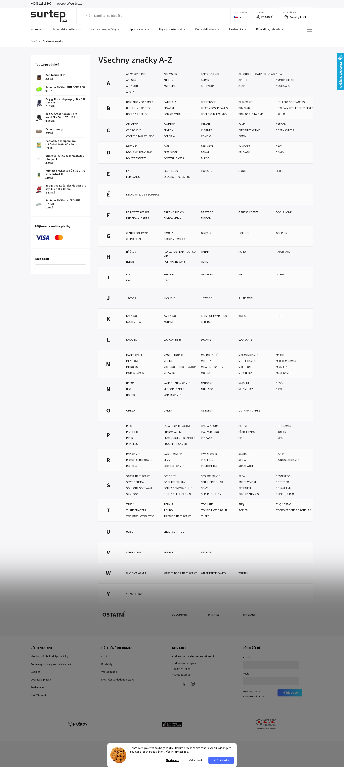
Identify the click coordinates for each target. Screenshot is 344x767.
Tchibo (168, 510)
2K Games (213, 615)
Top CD (243, 510)
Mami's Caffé (134, 355)
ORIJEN (168, 411)
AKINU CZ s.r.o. (210, 74)
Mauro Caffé (209, 355)
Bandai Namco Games (139, 102)
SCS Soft (170, 476)
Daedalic (131, 146)
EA (127, 171)
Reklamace (37, 687)
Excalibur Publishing (177, 177)
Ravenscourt (210, 454)
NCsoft (281, 383)
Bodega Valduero (175, 114)
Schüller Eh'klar (212, 482)
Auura (130, 92)
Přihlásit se (290, 692)
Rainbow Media (173, 454)
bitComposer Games (214, 108)
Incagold (207, 275)
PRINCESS (132, 444)
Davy (279, 146)
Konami (168, 322)
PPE (240, 438)
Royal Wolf (246, 466)
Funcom (206, 218)
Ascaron (132, 86)
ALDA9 (279, 74)
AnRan (205, 80)
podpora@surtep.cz (184, 664)
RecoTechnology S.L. (140, 460)
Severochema (135, 482)
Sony (204, 488)
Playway (206, 438)
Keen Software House (215, 316)
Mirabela (281, 367)
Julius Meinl (246, 298)
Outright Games (249, 411)
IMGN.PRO (169, 275)
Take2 (130, 504)
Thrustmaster (136, 510)
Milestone (245, 367)
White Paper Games (213, 573)
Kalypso (131, 316)
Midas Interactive (212, 367)
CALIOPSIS (132, 124)
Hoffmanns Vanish (175, 262)
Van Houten (133, 553)
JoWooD (206, 298)
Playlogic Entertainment (180, 438)
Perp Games (283, 426)
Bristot (281, 114)
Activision (170, 74)
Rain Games (133, 454)
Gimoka (168, 233)
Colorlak (170, 136)
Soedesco (282, 482)
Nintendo (207, 389)
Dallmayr (207, 146)
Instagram (193, 684)
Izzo (166, 281)
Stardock (132, 494)
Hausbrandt (284, 252)
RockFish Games (174, 466)
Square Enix (283, 488)
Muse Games (283, 373)
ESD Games (133, 177)
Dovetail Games (174, 158)
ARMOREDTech (285, 80)
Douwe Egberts (136, 158)
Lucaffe (206, 340)
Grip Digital (133, 239)
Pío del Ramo (246, 432)
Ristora (131, 466)
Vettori (206, 553)
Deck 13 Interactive (139, 152)
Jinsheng (169, 298)
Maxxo (280, 355)
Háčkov (131, 252)
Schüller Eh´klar (175, 482)
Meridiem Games (286, 361)
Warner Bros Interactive (180, 573)
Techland (207, 504)
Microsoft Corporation (180, 367)
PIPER (129, 438)
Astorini (169, 86)
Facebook (184, 684)
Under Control (174, 532)
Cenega (168, 130)
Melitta (206, 361)
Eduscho (206, 171)
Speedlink (244, 488)
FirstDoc (207, 212)
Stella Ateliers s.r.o (177, 494)
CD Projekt (133, 130)
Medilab (169, 361)
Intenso (281, 275)
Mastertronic (173, 355)
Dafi (166, 146)
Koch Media (133, 322)
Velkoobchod (109, 672)
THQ (241, 504)
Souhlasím (223, 760)
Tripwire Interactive (177, 516)
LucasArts (245, 340)
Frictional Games (137, 218)
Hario (242, 252)
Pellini (242, 426)
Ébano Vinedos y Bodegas (142, 195)
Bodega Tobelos (137, 114)
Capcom (281, 124)
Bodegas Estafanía (250, 114)
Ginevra (206, 233)
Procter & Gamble (176, 444)
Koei (278, 316)
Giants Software (137, 233)
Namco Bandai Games (177, 383)
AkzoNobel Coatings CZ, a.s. (257, 74)
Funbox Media (172, 218)
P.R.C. (129, 426)
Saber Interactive (138, 476)
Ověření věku (39, 695)
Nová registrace (251, 691)
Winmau (243, 573)
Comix (242, 136)
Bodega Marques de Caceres (294, 108)
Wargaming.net (136, 573)
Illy (128, 275)
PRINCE (280, 438)
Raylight (244, 454)
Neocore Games (174, 389)
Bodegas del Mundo (214, 114)
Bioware (169, 108)
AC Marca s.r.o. (136, 74)
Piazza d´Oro (210, 432)
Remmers (169, 460)
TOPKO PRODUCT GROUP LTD (293, 510)
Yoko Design (134, 594)
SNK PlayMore (247, 482)
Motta (205, 373)
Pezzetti (132, 432)
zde (186, 752)
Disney (280, 152)
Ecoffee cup (172, 171)
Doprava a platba (41, 680)
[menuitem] (39, 29)
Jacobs (131, 298)
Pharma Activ (172, 432)
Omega (130, 411)
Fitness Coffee (248, 212)
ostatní (206, 411)
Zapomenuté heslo (253, 696)
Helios (130, 262)
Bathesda (170, 102)
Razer (280, 454)
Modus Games (135, 373)
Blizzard (244, 108)
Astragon (208, 86)
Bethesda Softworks (290, 102)
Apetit (242, 80)
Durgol (206, 158)
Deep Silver (171, 152)
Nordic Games (173, 395)
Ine (240, 275)
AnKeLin (168, 80)
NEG (128, 389)
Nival (279, 389)
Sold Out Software (139, 488)
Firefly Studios (174, 212)
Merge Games (247, 361)
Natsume (244, 383)
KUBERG (206, 322)
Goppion (281, 233)
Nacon (130, 383)
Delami (205, 152)
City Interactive (249, 130)
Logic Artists (173, 340)
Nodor (130, 395)
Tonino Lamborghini (214, 510)
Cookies (35, 672)
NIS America (245, 389)
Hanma (205, 252)
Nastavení (172, 760)
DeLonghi (244, 152)
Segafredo (283, 476)
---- (138, 615)
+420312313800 (181, 669)
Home (204, 262)
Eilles (279, 171)
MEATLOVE (132, 361)
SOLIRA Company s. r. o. (178, 488)
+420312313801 (181, 675)
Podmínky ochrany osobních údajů (51, 664)
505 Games (249, 615)
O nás (104, 657)
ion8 (129, 281)
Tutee (205, 516)
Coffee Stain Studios (140, 136)
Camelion (170, 124)
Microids (132, 367)
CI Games (206, 130)
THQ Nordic (283, 504)
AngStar (132, 80)
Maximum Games (248, 355)
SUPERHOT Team (211, 494)
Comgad (206, 136)
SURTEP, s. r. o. (285, 494)
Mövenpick (245, 373)
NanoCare (207, 383)
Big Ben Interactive (138, 108)
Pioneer (281, 432)
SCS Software (210, 476)
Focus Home (284, 212)
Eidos (242, 171)
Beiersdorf (208, 102)
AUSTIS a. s (283, 86)
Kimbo (242, 316)
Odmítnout (195, 760)
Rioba (242, 460)
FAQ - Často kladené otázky (117, 680)
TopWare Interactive (140, 516)
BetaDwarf (245, 102)
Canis (241, 124)
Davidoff (244, 146)
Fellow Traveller (137, 212)
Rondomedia (209, 466)
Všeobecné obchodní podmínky (49, 657)
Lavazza (131, 340)
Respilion (207, 460)
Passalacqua (209, 426)
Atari (241, 86)
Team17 (168, 504)
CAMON (205, 124)
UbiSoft (131, 532)
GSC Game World (174, 239)
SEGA (241, 476)
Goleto (243, 233)
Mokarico (170, 373)
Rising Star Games (288, 460)
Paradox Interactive (177, 426)
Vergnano (170, 553)
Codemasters (285, 130)
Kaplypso (170, 316)
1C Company (179, 615)
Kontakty (106, 664)
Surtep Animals (248, 494)
